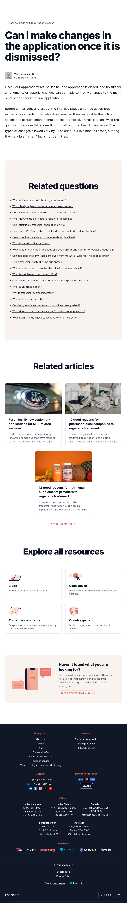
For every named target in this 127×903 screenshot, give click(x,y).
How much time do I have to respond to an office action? (45, 317)
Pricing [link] (40, 743)
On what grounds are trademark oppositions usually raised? (46, 305)
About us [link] (40, 739)
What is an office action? (27, 286)
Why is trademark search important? (33, 292)
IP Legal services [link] (86, 748)
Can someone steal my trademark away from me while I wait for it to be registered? (60, 255)
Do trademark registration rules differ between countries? (45, 212)
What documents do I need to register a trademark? (42, 218)
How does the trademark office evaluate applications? (43, 237)
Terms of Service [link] (40, 761)
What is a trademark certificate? (31, 243)
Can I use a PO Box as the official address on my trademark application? (54, 231)
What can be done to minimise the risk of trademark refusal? (47, 268)
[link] (33, 415)
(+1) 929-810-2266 (63, 815)
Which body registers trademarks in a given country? (42, 206)
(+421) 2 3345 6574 (47, 834)
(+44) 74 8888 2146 (32, 815)
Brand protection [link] (86, 743)
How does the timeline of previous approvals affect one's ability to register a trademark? (63, 249)
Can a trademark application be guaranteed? (37, 261)
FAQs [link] (40, 748)
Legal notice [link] (63, 871)
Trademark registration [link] (86, 739)
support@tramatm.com (41, 779)
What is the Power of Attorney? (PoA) (34, 274)
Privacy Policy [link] (63, 876)
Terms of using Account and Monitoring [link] (40, 765)
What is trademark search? (27, 299)
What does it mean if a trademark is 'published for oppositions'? (48, 311)
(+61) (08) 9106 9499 (79, 834)
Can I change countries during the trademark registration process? (50, 280)
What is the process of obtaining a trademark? (39, 200)
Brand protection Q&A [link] (40, 756)
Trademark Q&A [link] (41, 752)
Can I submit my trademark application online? (38, 224)
